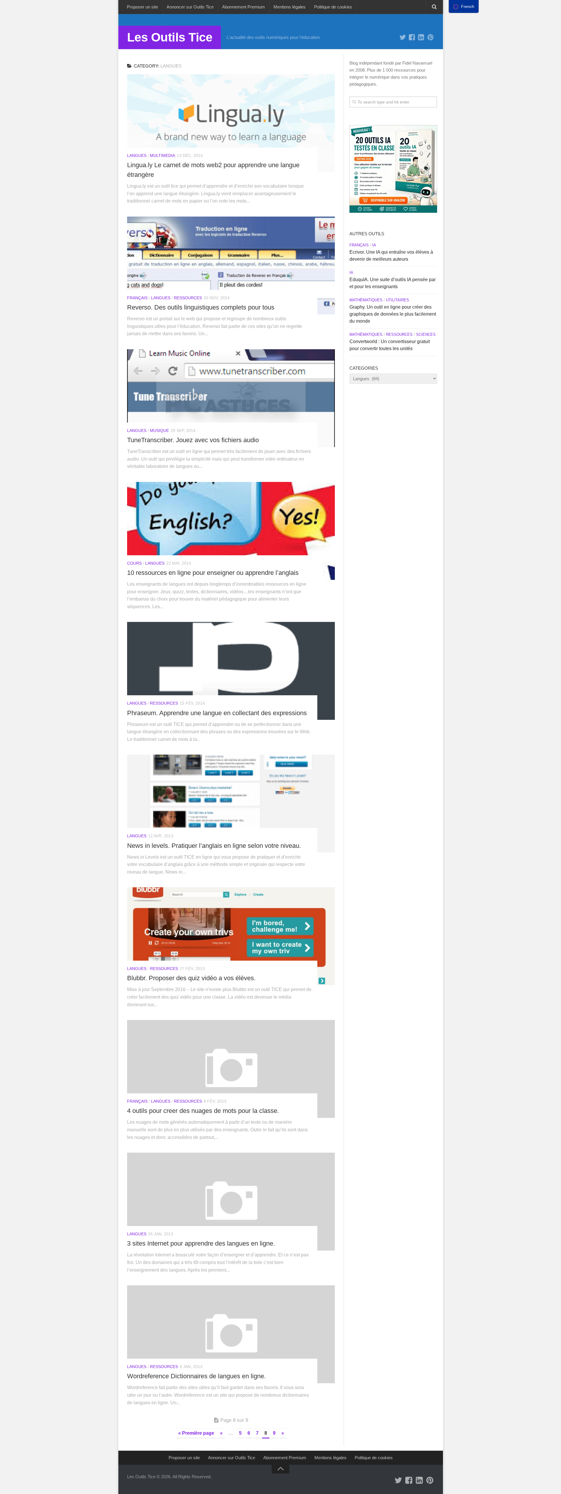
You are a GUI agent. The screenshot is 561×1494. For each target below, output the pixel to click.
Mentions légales (289, 6)
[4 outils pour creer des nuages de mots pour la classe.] (231, 1069)
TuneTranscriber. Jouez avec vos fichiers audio (193, 440)
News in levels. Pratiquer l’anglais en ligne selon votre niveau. (214, 845)
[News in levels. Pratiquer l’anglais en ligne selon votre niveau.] (231, 804)
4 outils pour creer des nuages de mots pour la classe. (203, 1110)
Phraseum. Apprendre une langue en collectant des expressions (217, 713)
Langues (136, 155)
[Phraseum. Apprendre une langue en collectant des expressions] (231, 671)
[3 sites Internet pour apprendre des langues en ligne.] (231, 1202)
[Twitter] (402, 37)
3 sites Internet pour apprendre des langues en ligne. (201, 1243)
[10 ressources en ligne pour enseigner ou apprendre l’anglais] (231, 531)
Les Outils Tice (169, 37)
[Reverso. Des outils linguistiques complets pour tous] (231, 265)
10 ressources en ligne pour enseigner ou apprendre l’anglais (213, 572)
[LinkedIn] (421, 37)
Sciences (426, 334)
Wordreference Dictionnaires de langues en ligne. (196, 1376)
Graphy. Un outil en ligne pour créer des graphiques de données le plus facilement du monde (392, 314)
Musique (159, 430)
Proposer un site (142, 6)
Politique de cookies (333, 6)
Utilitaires (397, 300)
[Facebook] (411, 37)
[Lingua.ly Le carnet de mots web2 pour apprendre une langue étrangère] (231, 123)
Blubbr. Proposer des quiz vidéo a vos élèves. (191, 978)
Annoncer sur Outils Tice (190, 6)
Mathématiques (365, 300)
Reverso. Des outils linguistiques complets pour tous (200, 307)
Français (137, 297)
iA (374, 245)
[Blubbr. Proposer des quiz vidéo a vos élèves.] (231, 936)
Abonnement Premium (243, 6)
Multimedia (162, 155)
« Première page (196, 1433)
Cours (134, 563)
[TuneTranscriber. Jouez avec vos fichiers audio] (231, 398)
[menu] (464, 6)
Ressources (188, 297)
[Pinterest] (430, 37)
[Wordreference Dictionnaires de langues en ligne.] (231, 1334)
